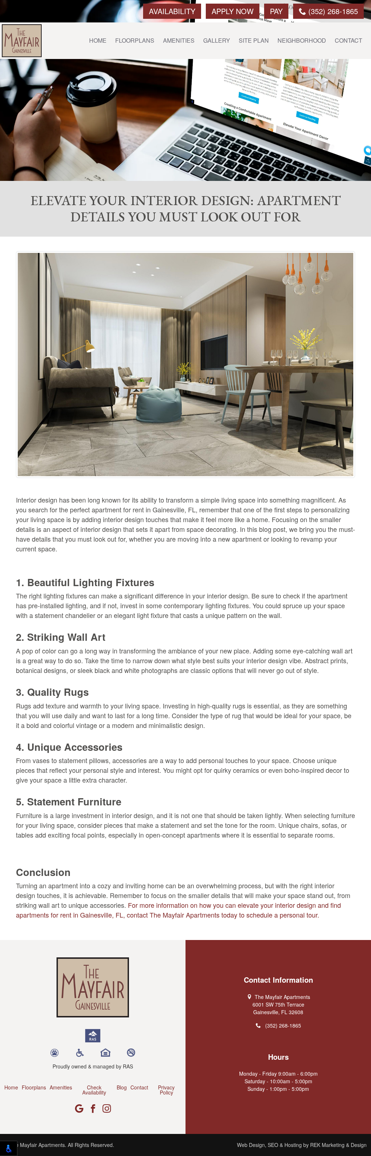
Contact (348, 40)
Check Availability (94, 1090)
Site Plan (254, 40)
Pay (276, 11)
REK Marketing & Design (338, 1144)
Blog (122, 1087)
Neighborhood (302, 40)
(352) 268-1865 (332, 11)
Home (98, 40)
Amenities (179, 40)
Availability (172, 11)
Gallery (216, 40)
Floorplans (134, 40)
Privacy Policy (166, 1090)
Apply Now (233, 11)
